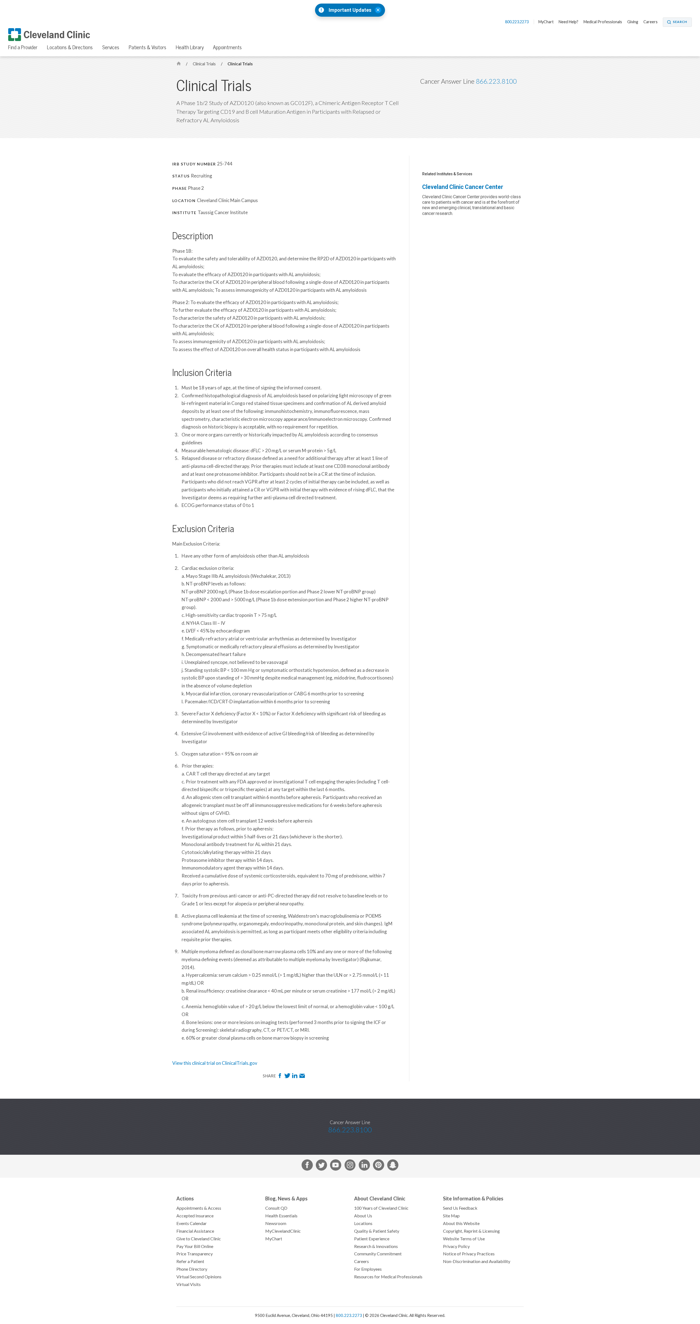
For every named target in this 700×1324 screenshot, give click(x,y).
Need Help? (568, 21)
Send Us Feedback (460, 1208)
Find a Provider (22, 47)
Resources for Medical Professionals (388, 1276)
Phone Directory (191, 1269)
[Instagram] (350, 1166)
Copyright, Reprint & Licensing (471, 1231)
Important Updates (350, 10)
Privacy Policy (456, 1246)
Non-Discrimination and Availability (476, 1261)
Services (110, 47)
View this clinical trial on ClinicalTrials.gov (214, 1063)
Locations (363, 1223)
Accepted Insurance (195, 1215)
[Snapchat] (392, 1166)
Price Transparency (194, 1253)
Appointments (227, 47)
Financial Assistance (195, 1231)
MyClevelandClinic (283, 1231)
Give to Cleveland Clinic (198, 1238)
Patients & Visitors (147, 47)
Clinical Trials (205, 63)
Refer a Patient (190, 1261)
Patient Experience (371, 1238)
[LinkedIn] (295, 1077)
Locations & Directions (70, 47)
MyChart (546, 21)
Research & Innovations (376, 1246)
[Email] (302, 1077)
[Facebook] (280, 1077)
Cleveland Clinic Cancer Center (462, 187)
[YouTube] (335, 1166)
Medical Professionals (603, 21)
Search (680, 22)
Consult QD (276, 1208)
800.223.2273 (517, 21)
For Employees (368, 1269)
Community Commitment (378, 1253)
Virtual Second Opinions (198, 1276)
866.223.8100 (496, 81)
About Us (363, 1215)
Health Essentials (281, 1215)
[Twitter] (287, 1077)
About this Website (461, 1223)
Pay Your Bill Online (194, 1246)
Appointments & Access (198, 1208)
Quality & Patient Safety (376, 1231)
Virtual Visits (188, 1284)
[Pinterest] (378, 1166)
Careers (650, 21)
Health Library (190, 47)
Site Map (451, 1215)
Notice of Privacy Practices (469, 1253)
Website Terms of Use (464, 1238)
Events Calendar (191, 1223)
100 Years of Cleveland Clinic (381, 1208)
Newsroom (275, 1223)
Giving (632, 21)
